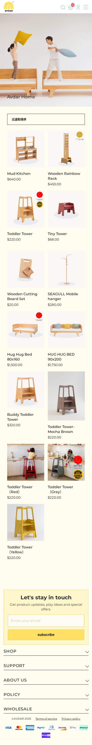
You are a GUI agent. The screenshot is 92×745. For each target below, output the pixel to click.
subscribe (46, 635)
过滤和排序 (19, 119)
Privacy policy (71, 718)
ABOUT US (15, 680)
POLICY (12, 694)
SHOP (10, 651)
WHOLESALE (18, 709)
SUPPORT (14, 665)
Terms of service (46, 718)
